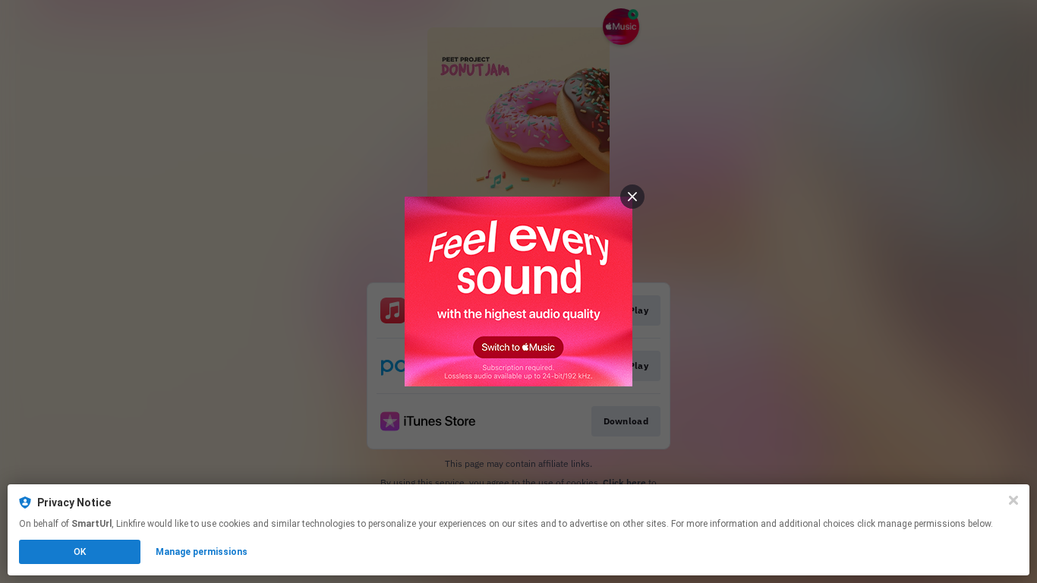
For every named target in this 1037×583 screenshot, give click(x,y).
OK (80, 552)
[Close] (1013, 500)
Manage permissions (201, 552)
